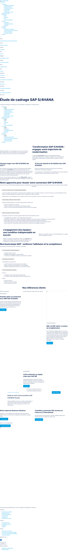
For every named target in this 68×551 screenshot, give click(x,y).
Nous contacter (56, 392)
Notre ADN (6, 22)
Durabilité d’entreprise (8, 23)
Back (5, 108)
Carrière (3, 27)
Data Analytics (7, 9)
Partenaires (4, 14)
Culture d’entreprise (8, 31)
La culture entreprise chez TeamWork (9, 533)
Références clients (5, 13)
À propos (4, 21)
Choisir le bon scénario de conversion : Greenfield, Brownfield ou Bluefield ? (14, 190)
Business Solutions (8, 6)
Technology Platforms (8, 8)
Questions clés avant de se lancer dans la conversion (11, 212)
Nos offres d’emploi (8, 33)
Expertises (4, 4)
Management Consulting (9, 5)
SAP (5, 18)
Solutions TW (7, 10)
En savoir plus (4, 419)
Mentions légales (5, 549)
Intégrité (3, 526)
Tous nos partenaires (8, 19)
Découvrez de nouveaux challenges (9, 532)
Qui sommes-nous (5, 522)
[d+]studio (4, 26)
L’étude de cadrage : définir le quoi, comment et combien (11, 199)
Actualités (6, 25)
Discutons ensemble (5, 425)
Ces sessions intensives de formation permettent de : (11, 250)
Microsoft (6, 17)
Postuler (3, 543)
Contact (3, 34)
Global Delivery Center (8, 12)
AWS (5, 15)
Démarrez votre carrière (9, 29)
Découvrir (3, 309)
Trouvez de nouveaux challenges (10, 30)
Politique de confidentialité (7, 548)
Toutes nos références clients (34, 390)
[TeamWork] (2, 1)
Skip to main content (4, 0)
